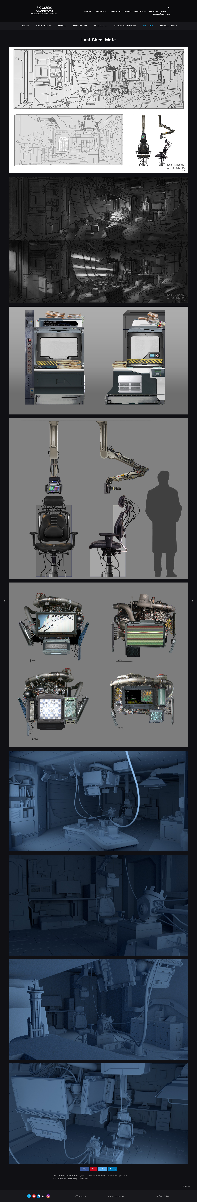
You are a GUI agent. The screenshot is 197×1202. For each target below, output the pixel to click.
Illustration (80, 25)
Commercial (115, 12)
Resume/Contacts (161, 14)
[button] (187, 1186)
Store (163, 12)
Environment (43, 25)
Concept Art (100, 12)
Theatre (87, 12)
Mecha (127, 12)
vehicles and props (125, 25)
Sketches (153, 12)
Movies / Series (168, 25)
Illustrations (140, 12)
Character (100, 25)
